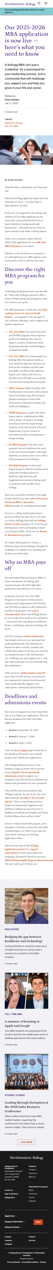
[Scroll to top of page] (48, 1256)
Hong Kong (33, 1194)
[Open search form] (40, 3)
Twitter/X (32, 1237)
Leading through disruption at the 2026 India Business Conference (26, 1107)
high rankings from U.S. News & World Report (26, 313)
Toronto (31, 1197)
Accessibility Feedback (30, 1262)
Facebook (8, 1240)
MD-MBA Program (18, 465)
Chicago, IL (33, 1170)
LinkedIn (8, 1237)
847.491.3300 (10, 1180)
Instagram (8, 1244)
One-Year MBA (16, 356)
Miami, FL (32, 1177)
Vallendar (32, 1201)
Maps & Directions (11, 1194)
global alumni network (33, 673)
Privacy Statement (13, 1262)
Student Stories (15, 1095)
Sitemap (43, 1262)
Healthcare (12, 929)
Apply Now (10, 1216)
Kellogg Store (10, 1197)
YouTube (32, 1240)
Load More (26, 1142)
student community (33, 636)
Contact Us (9, 1190)
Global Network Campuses (38, 1187)
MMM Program (17, 412)
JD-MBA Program (18, 444)
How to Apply (21, 750)
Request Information (14, 1221)
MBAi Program (16, 388)
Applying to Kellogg (13, 123)
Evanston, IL (33, 1173)
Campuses (32, 1166)
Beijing (31, 1190)
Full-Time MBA (11, 126)
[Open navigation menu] (45, 3)
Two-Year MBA (16, 331)
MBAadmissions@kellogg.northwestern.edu (29, 860)
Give (38, 1222)
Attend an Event (12, 1227)
